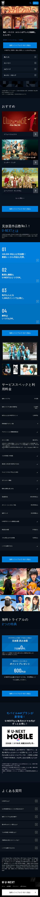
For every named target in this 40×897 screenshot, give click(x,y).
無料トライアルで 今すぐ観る (20, 45)
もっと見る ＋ (20, 198)
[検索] (30, 3)
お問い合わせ (23, 886)
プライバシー (15, 886)
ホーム (3, 886)
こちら (34, 50)
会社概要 (9, 886)
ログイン (36, 3)
